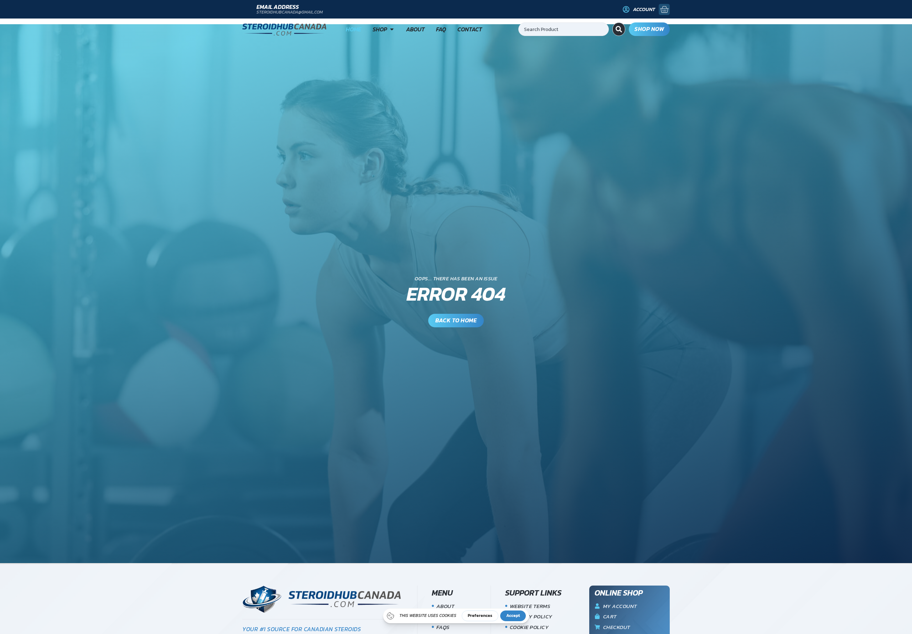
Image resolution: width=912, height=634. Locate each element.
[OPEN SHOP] (392, 29)
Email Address (277, 6)
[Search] (618, 29)
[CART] (664, 9)
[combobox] (563, 29)
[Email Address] (246, 9)
